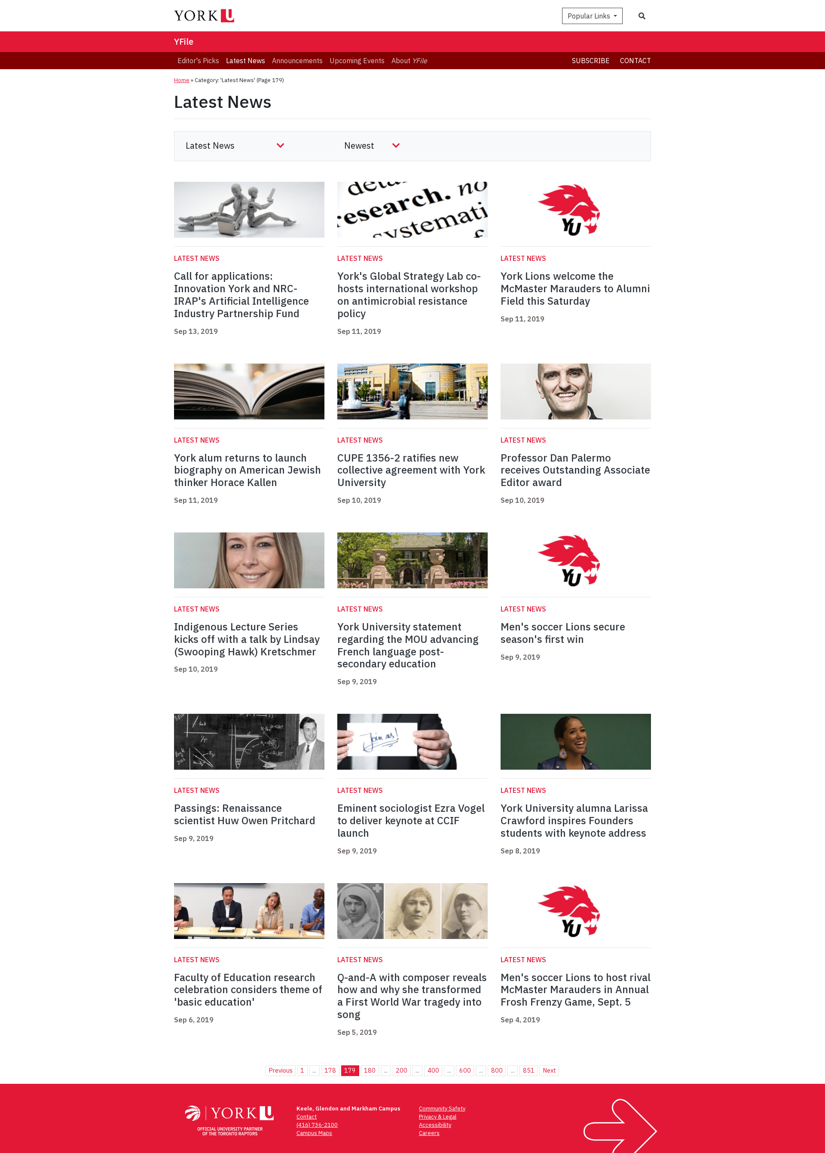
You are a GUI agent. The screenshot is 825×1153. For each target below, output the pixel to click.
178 (330, 1070)
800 (497, 1070)
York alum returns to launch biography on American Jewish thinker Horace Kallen (247, 470)
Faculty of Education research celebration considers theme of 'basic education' (248, 989)
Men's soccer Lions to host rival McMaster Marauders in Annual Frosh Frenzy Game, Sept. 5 (576, 989)
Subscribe (591, 60)
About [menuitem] (409, 60)
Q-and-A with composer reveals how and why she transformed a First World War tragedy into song (412, 995)
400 (433, 1070)
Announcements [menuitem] (297, 60)
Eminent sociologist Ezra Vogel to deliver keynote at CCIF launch (411, 820)
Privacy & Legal (437, 1116)
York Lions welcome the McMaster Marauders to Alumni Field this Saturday (575, 288)
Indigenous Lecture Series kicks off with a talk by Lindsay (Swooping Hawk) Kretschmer (247, 639)
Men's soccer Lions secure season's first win (563, 633)
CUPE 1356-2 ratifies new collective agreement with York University (411, 470)
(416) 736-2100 (317, 1125)
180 (370, 1070)
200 (401, 1070)
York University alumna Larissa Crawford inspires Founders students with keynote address (574, 820)
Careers (429, 1133)
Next (549, 1070)
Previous (281, 1070)
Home (181, 80)
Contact (635, 60)
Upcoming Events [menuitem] (357, 60)
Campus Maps (314, 1133)
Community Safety (442, 1108)
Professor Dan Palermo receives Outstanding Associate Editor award (575, 470)
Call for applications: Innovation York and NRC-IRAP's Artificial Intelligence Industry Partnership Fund (241, 294)
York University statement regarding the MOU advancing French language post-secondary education (408, 645)
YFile (183, 41)
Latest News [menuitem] (245, 60)
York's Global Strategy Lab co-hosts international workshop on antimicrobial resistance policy (409, 294)
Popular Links (590, 16)
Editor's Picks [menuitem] (198, 60)
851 (529, 1070)
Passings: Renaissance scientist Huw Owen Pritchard (244, 814)
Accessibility (435, 1125)
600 (465, 1070)
